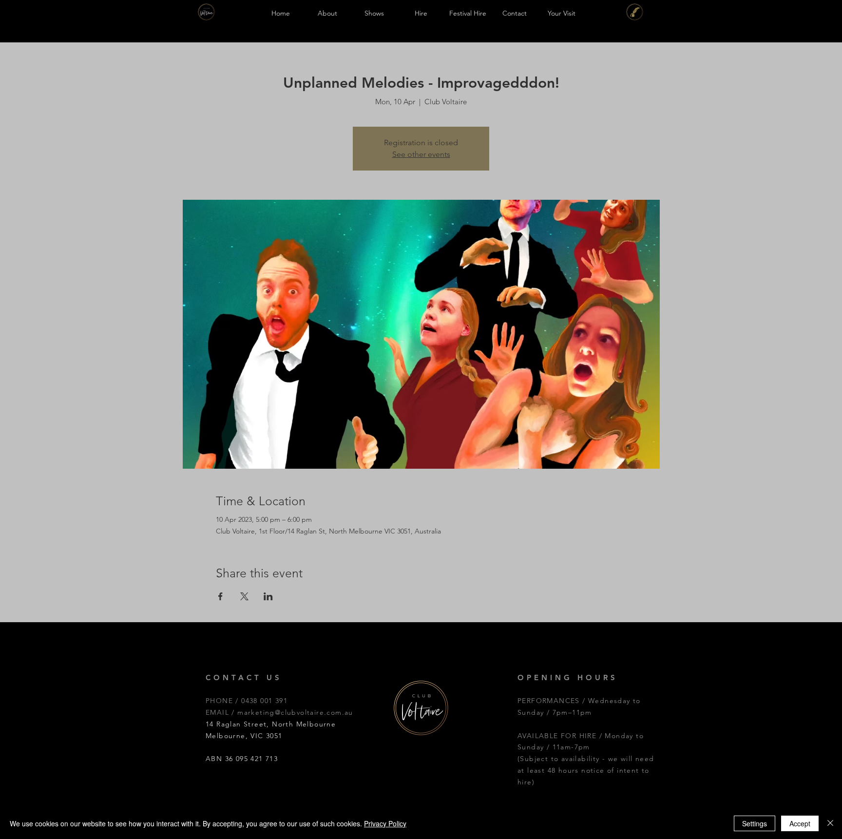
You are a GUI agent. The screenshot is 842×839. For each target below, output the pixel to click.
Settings (754, 823)
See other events (421, 154)
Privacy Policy (385, 823)
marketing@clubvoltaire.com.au (295, 712)
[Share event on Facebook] (220, 596)
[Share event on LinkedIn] (268, 596)
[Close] (830, 823)
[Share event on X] (244, 596)
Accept (799, 823)
